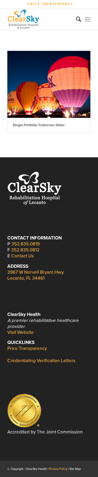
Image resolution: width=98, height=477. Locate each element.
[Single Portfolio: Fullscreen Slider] (48, 84)
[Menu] (88, 19)
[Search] (76, 19)
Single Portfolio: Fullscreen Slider (39, 125)
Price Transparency (50, 4)
